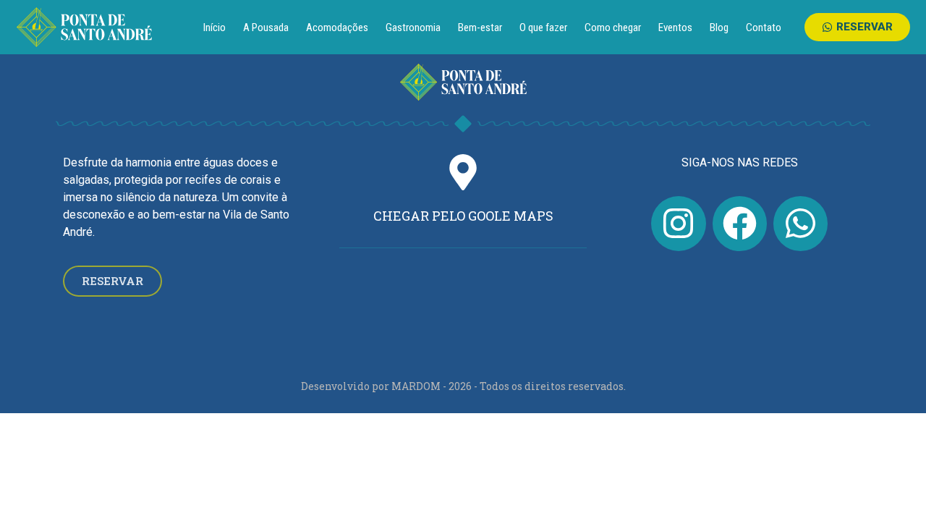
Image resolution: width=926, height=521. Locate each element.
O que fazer (543, 27)
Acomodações (337, 27)
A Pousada (266, 27)
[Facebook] (740, 223)
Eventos (675, 27)
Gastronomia (413, 27)
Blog (719, 27)
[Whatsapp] (800, 223)
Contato (763, 27)
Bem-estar (480, 27)
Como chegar (613, 27)
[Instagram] (678, 223)
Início (214, 27)
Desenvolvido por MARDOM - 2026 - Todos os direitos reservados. (463, 386)
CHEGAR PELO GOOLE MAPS (463, 215)
